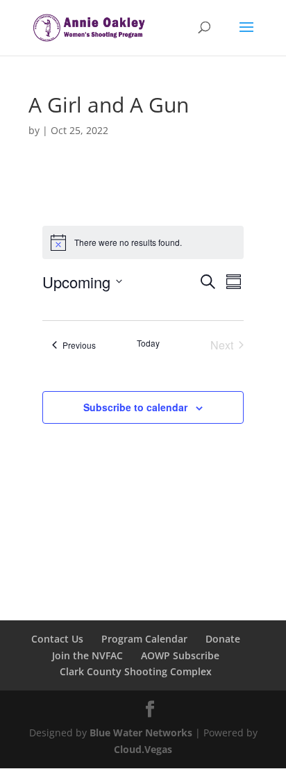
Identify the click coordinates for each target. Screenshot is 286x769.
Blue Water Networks (141, 732)
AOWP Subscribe (180, 655)
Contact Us (57, 638)
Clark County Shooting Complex (136, 671)
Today (148, 343)
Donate (222, 638)
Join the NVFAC (87, 655)
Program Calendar (144, 638)
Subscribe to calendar (135, 407)
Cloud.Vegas (143, 749)
